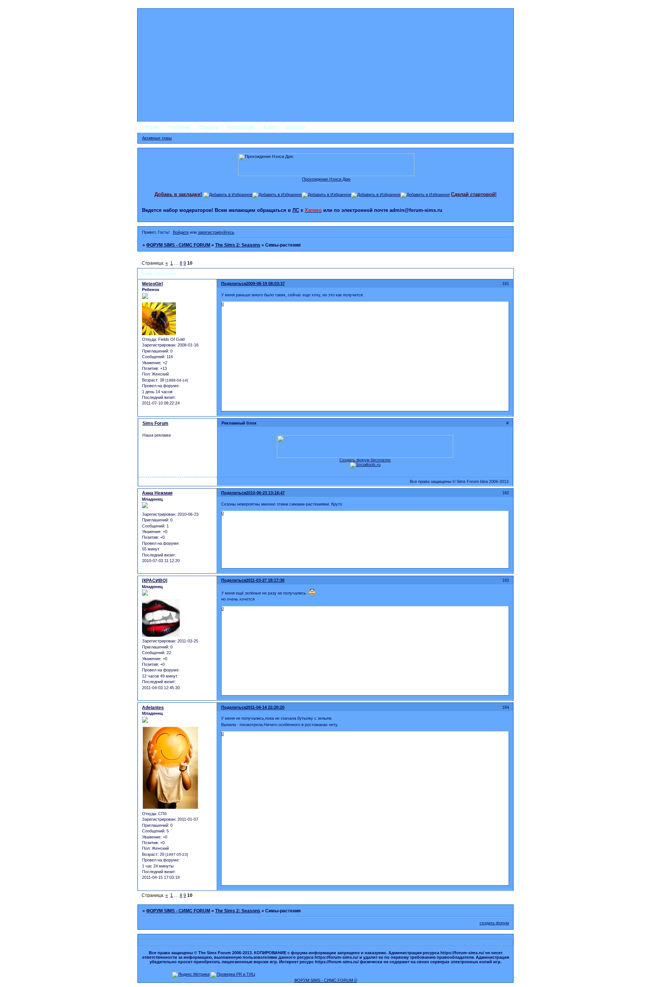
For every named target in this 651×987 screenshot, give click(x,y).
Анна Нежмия (157, 493)
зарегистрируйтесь (216, 232)
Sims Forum (155, 423)
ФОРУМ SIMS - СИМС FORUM (178, 245)
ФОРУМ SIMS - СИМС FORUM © (325, 980)
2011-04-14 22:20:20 (265, 707)
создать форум (494, 923)
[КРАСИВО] (154, 580)
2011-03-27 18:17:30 (265, 580)
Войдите (181, 232)
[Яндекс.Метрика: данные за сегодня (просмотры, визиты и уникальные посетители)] (190, 975)
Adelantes (153, 707)
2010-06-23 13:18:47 (265, 492)
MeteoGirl (152, 284)
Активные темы (157, 138)
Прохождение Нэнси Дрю (326, 179)
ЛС (295, 210)
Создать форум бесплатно (365, 460)
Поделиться (233, 283)
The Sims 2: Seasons (237, 245)
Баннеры (295, 127)
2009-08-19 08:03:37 (265, 283)
